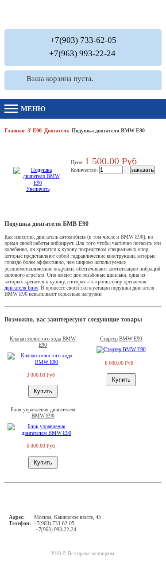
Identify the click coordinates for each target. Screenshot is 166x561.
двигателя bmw (21, 288)
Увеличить (38, 189)
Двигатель (56, 131)
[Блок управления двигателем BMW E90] (43, 433)
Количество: (85, 170)
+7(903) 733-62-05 (83, 40)
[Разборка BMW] (76, 14)
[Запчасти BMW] (133, 14)
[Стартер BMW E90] (121, 349)
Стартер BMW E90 (121, 339)
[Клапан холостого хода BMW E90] (43, 362)
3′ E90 (34, 131)
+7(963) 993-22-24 (82, 53)
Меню (32, 108)
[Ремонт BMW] (26, 14)
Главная (14, 131)
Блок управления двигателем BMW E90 (43, 412)
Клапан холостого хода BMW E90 (43, 342)
